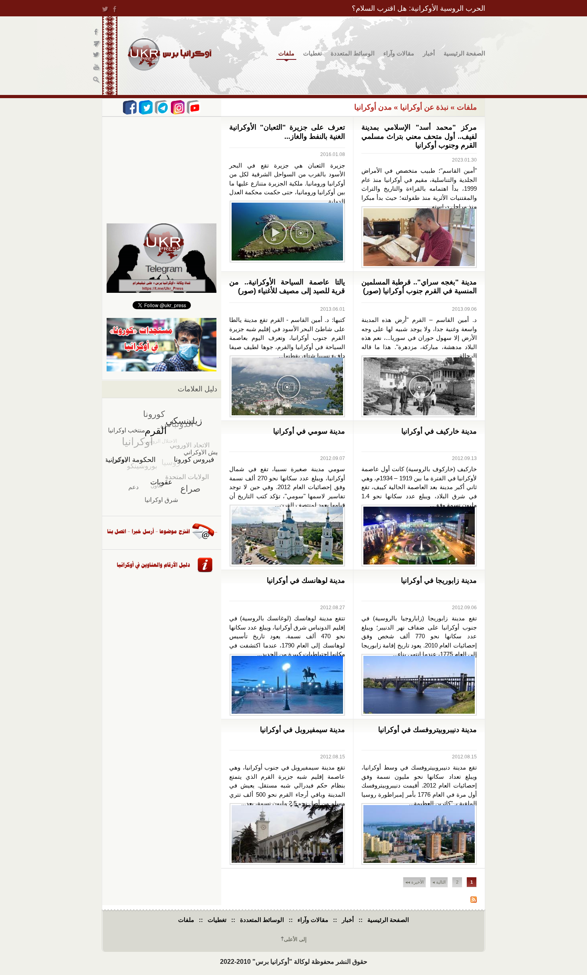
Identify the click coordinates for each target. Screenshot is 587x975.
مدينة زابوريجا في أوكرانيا (439, 580)
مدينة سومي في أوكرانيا (309, 431)
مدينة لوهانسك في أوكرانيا (306, 580)
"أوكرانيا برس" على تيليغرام (97, 44)
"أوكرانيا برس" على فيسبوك (97, 32)
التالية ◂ (439, 882)
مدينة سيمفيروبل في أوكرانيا (302, 730)
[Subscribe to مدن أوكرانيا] (473, 900)
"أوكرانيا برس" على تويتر (97, 56)
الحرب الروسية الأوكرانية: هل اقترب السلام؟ (418, 8)
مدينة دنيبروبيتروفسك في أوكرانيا (427, 730)
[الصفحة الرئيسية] (169, 54)
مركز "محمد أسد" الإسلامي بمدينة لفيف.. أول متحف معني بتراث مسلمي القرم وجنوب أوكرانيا (419, 136)
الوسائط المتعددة (353, 53)
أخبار (429, 53)
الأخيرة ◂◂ (414, 882)
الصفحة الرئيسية (464, 53)
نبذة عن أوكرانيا (424, 107)
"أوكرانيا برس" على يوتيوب (97, 68)
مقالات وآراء (398, 53)
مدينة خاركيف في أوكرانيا (439, 431)
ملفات (286, 53)
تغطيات (312, 53)
